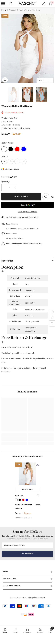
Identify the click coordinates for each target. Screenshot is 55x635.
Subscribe (27, 553)
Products (12, 10)
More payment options (27, 212)
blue (26, 500)
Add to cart (21, 196)
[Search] (11, 3)
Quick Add (27, 489)
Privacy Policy (42, 539)
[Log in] (43, 3)
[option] (27, 48)
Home (3, 10)
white (16, 500)
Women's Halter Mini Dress (27, 507)
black (19, 500)
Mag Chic (13, 118)
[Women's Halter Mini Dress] (27, 473)
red (23, 500)
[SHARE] (51, 196)
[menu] (3, 3)
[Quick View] (37, 465)
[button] (45, 80)
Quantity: (5, 182)
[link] (14, 439)
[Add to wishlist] (45, 196)
